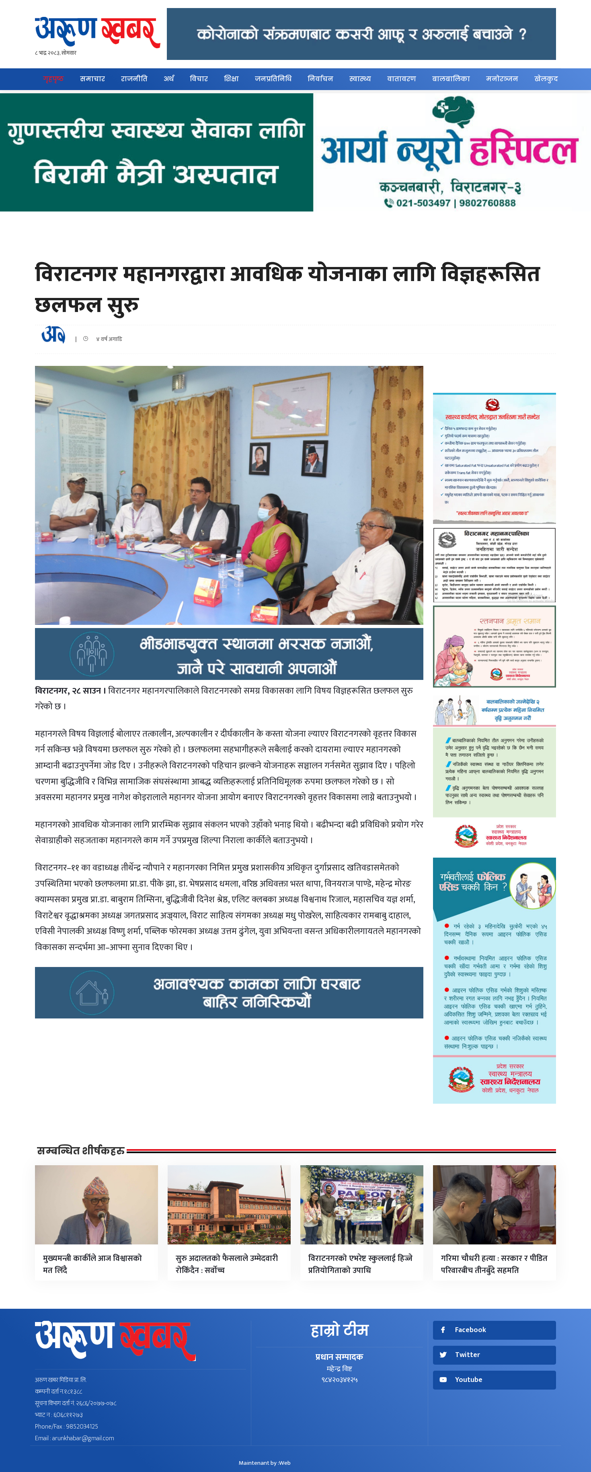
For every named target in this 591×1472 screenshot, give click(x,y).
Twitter (467, 1355)
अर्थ (169, 79)
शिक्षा (231, 79)
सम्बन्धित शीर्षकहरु (81, 1151)
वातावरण (401, 79)
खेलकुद (546, 79)
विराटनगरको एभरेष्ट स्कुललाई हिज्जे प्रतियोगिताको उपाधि (360, 1264)
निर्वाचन (320, 79)
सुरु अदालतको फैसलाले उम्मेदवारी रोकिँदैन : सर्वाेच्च (227, 1264)
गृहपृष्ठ (53, 79)
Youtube (468, 1380)
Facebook (470, 1330)
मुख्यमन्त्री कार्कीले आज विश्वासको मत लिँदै (92, 1264)
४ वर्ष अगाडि (107, 339)
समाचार (92, 79)
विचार (199, 79)
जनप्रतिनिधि (273, 79)
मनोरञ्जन (502, 79)
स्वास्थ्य (360, 79)
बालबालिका (451, 79)
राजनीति (134, 79)
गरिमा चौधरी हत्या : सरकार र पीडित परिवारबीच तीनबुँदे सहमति (494, 1264)
